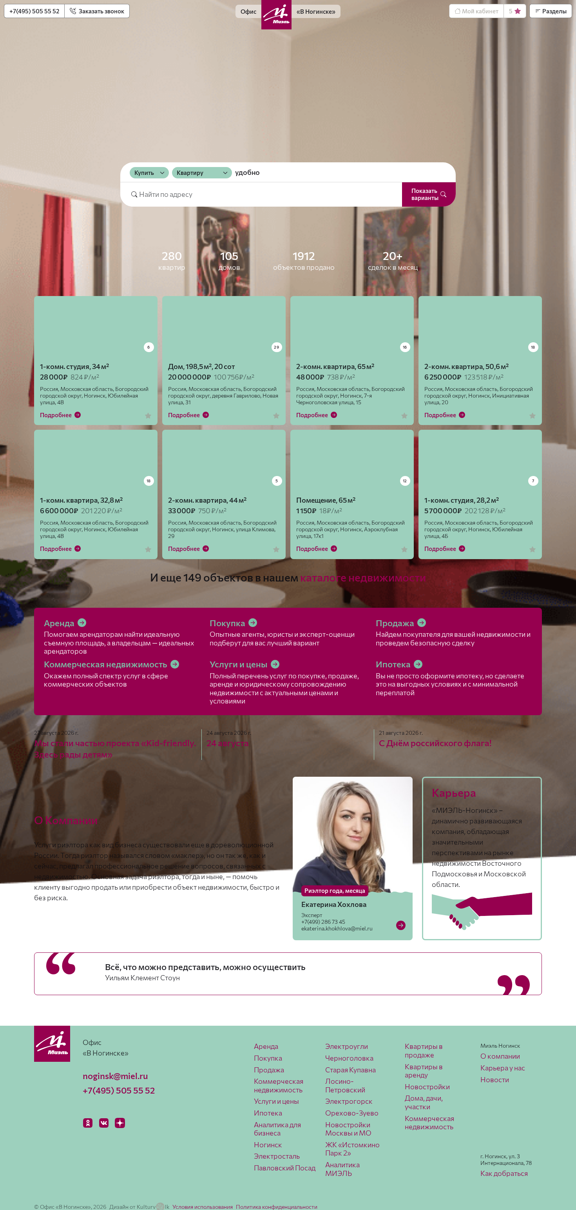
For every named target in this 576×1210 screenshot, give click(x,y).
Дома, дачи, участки (424, 1102)
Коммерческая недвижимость (106, 664)
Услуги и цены (239, 664)
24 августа (227, 743)
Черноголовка (349, 1058)
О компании (500, 1056)
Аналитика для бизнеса (277, 1128)
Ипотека (394, 664)
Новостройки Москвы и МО (348, 1128)
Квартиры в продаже (424, 1050)
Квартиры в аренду (424, 1070)
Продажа (396, 623)
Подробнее (56, 414)
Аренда (60, 623)
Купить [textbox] (144, 172)
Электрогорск (349, 1101)
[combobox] (149, 172)
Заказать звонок (101, 11)
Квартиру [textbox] (190, 172)
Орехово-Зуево (352, 1112)
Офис (248, 11)
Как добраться (504, 1173)
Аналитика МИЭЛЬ (342, 1168)
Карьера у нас (502, 1067)
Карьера (454, 792)
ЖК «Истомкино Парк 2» (352, 1148)
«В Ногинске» (316, 11)
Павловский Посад (284, 1167)
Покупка (228, 623)
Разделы (554, 11)
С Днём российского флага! (435, 743)
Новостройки (427, 1086)
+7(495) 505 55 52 (34, 11)
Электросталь (277, 1156)
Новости (494, 1079)
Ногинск (268, 1144)
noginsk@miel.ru (115, 1075)
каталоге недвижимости (363, 577)
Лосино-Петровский (345, 1085)
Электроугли (346, 1046)
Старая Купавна (350, 1069)
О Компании (66, 820)
